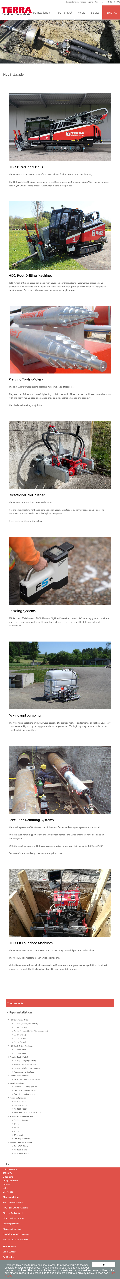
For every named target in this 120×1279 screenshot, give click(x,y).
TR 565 (16, 1124)
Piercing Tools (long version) (25, 1060)
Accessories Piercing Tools (24, 1072)
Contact (6, 1184)
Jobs (5, 1188)
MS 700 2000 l (19, 1101)
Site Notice (8, 1191)
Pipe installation (40, 12)
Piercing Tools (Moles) (18, 1057)
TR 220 (16, 1131)
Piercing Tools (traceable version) (27, 1068)
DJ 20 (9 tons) (19, 1034)
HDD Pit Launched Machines (20, 1142)
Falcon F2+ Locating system (24, 1090)
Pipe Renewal (64, 12)
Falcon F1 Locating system (24, 1094)
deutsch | (69, 1)
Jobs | (97, 1)
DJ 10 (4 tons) (19, 1042)
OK (103, 1265)
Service (95, 12)
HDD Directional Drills (18, 1019)
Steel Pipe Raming (21, 1120)
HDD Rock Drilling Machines (20, 1046)
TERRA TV (7, 1173)
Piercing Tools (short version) (25, 1064)
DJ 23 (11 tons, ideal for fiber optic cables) (30, 1031)
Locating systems (16, 1083)
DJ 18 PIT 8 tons (20, 1146)
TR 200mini (18, 1135)
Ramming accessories (22, 1138)
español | (91, 1)
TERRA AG (111, 12)
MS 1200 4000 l (20, 1109)
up (8, 1164)
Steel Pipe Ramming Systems (21, 1116)
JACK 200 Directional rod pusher (26, 1079)
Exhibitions (8, 1176)
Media (81, 12)
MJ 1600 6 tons (20, 1149)
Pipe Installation (20, 1012)
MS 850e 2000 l (20, 1105)
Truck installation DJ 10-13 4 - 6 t (26, 1112)
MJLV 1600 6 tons (21, 1153)
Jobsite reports (10, 1169)
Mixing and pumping (17, 1097)
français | (84, 1)
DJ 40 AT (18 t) (20, 1049)
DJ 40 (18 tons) (20, 1027)
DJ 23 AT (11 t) (20, 1053)
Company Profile (10, 1180)
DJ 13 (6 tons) (19, 1038)
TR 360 (16, 1127)
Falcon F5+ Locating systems (25, 1086)
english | (76, 1)
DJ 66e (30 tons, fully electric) (25, 1023)
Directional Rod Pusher (19, 1075)
